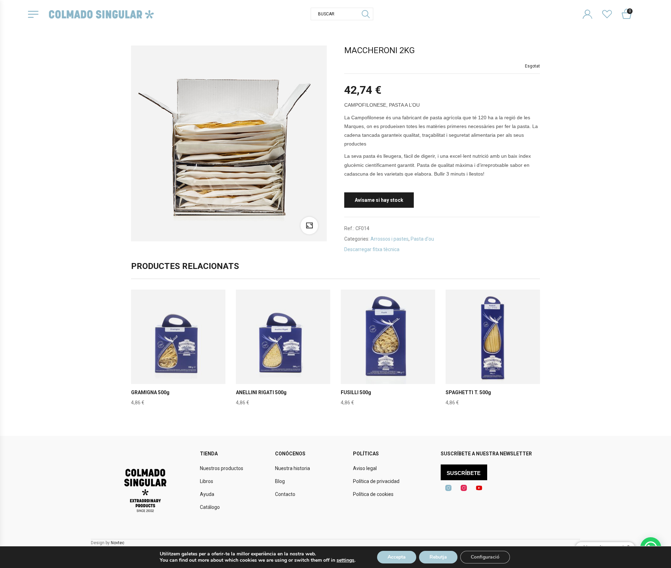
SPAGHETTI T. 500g (468, 392)
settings (345, 560)
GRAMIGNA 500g (150, 392)
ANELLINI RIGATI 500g (261, 392)
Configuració (485, 557)
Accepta (397, 557)
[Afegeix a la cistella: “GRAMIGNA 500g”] (178, 353)
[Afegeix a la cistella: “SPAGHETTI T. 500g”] (492, 353)
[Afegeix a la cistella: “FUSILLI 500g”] (388, 353)
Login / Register (592, 8)
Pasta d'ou (422, 239)
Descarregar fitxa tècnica (371, 249)
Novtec (117, 542)
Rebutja (438, 557)
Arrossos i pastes (389, 239)
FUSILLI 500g (356, 392)
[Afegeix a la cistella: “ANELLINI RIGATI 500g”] (283, 353)
